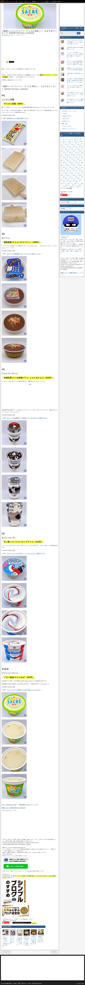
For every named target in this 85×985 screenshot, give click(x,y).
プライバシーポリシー (67, 126)
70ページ (76, 141)
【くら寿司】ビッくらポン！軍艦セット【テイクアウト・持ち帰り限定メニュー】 (75, 101)
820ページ (63, 175)
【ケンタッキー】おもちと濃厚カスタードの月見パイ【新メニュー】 (75, 87)
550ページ (77, 162)
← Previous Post (6, 952)
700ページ (79, 169)
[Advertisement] (30, 48)
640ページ (65, 167)
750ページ (65, 172)
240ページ (67, 149)
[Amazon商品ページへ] (15, 915)
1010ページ (70, 183)
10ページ (65, 139)
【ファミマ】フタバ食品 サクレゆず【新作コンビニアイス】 (24, 690)
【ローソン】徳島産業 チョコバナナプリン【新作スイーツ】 (24, 254)
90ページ (65, 143)
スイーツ (23, 35)
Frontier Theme (80, 983)
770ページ (77, 172)
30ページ (76, 139)
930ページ (63, 180)
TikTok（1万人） (66, 118)
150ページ (79, 144)
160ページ (63, 146)
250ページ (73, 149)
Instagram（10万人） (67, 116)
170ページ (69, 146)
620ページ (75, 165)
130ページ (67, 144)
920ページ (79, 178)
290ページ (75, 151)
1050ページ (74, 185)
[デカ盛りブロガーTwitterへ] (71, 234)
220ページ (77, 147)
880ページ (77, 177)
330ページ (77, 152)
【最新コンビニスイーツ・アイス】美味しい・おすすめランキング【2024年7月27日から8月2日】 (29, 32)
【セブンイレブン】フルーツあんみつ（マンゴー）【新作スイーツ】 (12, 940)
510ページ (75, 160)
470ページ (73, 159)
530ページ (65, 162)
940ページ (69, 180)
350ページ (67, 154)
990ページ (77, 181)
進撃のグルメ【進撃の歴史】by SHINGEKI (14, 807)
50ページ (65, 141)
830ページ (69, 175)
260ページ (79, 149)
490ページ (63, 160)
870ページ (71, 177)
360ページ (73, 154)
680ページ (67, 169)
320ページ (71, 152)
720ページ (69, 170)
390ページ (69, 156)
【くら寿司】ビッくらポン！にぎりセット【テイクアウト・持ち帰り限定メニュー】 (75, 94)
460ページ (67, 159)
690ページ (73, 169)
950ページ (75, 180)
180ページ (75, 146)
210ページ (71, 147)
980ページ (71, 181)
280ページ (69, 151)
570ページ (67, 164)
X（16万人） (65, 113)
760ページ (71, 172)
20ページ (70, 139)
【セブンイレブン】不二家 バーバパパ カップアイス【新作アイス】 (26, 553)
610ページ (69, 165)
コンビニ (18, 35)
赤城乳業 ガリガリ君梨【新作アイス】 (17, 118)
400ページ (75, 156)
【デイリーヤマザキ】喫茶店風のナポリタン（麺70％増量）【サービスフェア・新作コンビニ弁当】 (75, 63)
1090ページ (79, 186)
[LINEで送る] (7, 61)
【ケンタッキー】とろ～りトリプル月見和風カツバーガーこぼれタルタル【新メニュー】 (75, 42)
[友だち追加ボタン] (15, 869)
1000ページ (63, 183)
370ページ (79, 154)
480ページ (79, 159)
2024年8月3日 (6, 35)
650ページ (71, 167)
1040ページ (67, 185)
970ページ (65, 181)
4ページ (77, 138)
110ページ (77, 143)
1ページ (62, 138)
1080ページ (72, 186)
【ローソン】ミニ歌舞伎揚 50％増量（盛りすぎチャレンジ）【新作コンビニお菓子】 (19, 941)
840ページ (75, 175)
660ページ (77, 167)
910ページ (73, 178)
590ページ (79, 164)
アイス (13, 35)
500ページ (69, 160)
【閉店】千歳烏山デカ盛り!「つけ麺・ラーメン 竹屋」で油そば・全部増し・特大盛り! (26, 941)
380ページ (63, 156)
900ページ (67, 178)
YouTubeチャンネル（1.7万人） (69, 111)
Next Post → (55, 952)
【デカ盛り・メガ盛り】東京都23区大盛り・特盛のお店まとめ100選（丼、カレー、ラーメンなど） (75, 80)
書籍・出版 (64, 123)
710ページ (63, 170)
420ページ (65, 157)
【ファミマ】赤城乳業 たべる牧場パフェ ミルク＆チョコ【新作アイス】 (27, 418)
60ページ (70, 141)
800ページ (73, 173)
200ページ (65, 147)
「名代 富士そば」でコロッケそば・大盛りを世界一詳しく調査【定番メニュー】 (33, 940)
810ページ (79, 173)
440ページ (77, 157)
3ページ (72, 138)
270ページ (63, 151)
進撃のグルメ (5, 1)
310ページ (65, 152)
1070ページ (65, 186)
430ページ (71, 157)
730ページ (75, 170)
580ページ (73, 164)
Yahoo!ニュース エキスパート (69, 128)
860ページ (65, 177)
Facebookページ (66, 121)
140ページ (73, 144)
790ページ (67, 173)
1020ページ (76, 183)
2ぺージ (67, 138)
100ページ (70, 143)
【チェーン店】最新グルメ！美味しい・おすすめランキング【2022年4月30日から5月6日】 (5, 941)
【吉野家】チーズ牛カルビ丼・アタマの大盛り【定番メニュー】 (40, 939)
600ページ (63, 165)
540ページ (71, 162)
